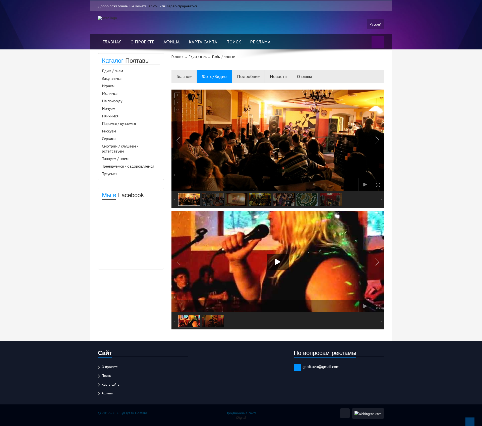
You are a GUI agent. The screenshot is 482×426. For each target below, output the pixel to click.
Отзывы (304, 76)
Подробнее (248, 76)
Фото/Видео (214, 76)
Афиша (171, 42)
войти (153, 6)
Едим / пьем (112, 70)
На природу (112, 100)
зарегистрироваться (182, 6)
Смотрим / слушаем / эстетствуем (120, 149)
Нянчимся (110, 115)
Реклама (260, 42)
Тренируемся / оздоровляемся (128, 166)
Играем (108, 85)
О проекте (142, 42)
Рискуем (109, 130)
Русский (376, 24)
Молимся (109, 93)
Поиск (233, 42)
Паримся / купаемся (119, 123)
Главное (184, 76)
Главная (112, 42)
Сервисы (109, 138)
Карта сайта (203, 42)
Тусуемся (109, 173)
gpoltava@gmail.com (321, 366)
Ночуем (108, 108)
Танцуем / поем (115, 158)
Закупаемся (112, 78)
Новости (278, 76)
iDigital (241, 417)
